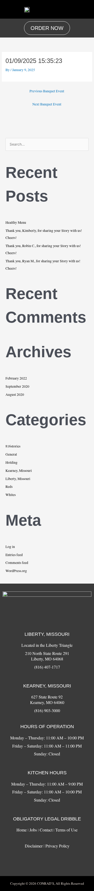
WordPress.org (16, 570)
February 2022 (16, 378)
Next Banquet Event (46, 104)
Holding (11, 462)
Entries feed (14, 554)
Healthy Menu (15, 222)
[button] (85, 9)
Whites (10, 494)
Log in (10, 546)
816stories (12, 446)
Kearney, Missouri (18, 470)
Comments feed (16, 562)
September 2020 (17, 386)
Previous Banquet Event (47, 91)
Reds (9, 486)
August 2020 (14, 394)
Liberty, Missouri (17, 478)
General (11, 454)
